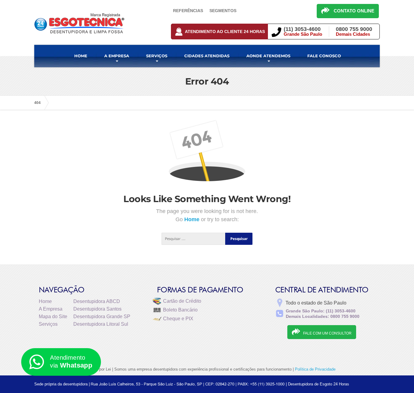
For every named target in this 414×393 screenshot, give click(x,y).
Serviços (48, 324)
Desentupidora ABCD (96, 301)
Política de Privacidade (315, 369)
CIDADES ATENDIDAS (206, 55)
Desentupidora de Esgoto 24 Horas (318, 384)
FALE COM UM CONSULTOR (327, 333)
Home (192, 219)
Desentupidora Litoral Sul (100, 324)
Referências (188, 10)
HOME (80, 55)
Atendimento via (71, 361)
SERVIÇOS (156, 55)
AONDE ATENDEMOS (268, 55)
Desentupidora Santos (97, 308)
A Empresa (50, 308)
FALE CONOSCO (324, 55)
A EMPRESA (116, 55)
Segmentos (222, 10)
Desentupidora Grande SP (101, 316)
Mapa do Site (53, 316)
